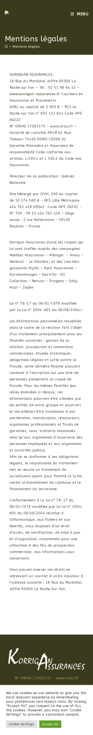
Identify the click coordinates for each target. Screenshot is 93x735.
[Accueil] (6, 46)
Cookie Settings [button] (21, 724)
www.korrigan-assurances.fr (35, 94)
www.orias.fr (67, 678)
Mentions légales (26, 46)
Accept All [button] (50, 724)
